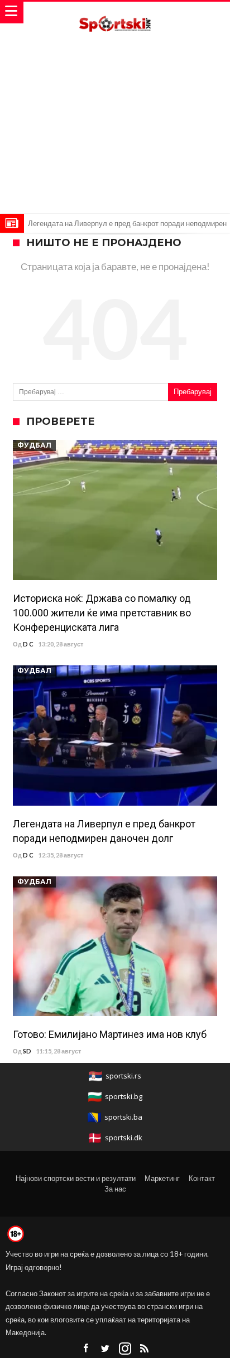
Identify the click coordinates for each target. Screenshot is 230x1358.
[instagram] (125, 1349)
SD (27, 1051)
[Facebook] (86, 1349)
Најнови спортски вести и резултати (76, 1178)
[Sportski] (115, 12)
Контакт (202, 1178)
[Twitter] (105, 1349)
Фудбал (34, 445)
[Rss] (145, 1349)
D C (28, 644)
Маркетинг (162, 1178)
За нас (115, 1188)
